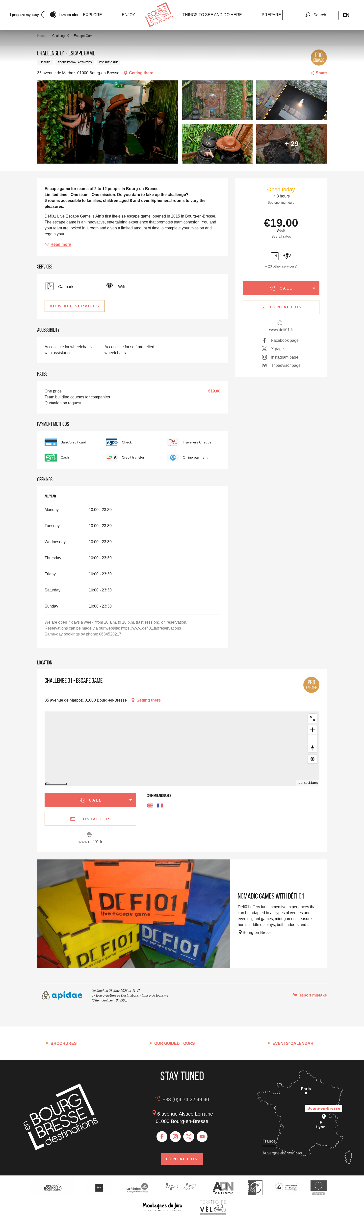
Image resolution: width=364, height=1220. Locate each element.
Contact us (182, 1159)
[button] (320, 12)
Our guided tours (174, 1043)
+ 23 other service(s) (281, 266)
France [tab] (269, 1141)
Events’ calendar (292, 1043)
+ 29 (292, 143)
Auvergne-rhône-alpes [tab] (282, 1153)
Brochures (64, 1043)
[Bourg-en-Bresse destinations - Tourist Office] (61, 1149)
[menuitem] (92, 15)
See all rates (281, 236)
